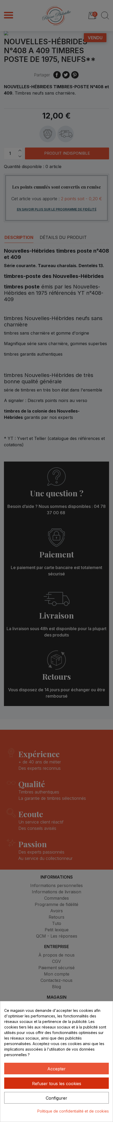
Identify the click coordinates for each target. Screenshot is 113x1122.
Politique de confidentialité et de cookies (73, 1111)
